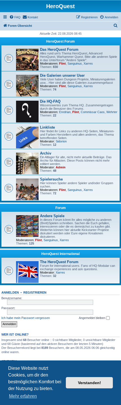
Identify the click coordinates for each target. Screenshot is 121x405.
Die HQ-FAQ (50, 101)
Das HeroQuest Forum (59, 49)
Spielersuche (51, 179)
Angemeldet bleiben (92, 318)
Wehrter (111, 112)
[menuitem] (15, 17)
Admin (61, 167)
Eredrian (65, 112)
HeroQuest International (60, 254)
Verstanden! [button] (89, 382)
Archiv (45, 153)
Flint (62, 63)
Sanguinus (75, 63)
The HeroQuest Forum (59, 262)
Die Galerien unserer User (62, 75)
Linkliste (47, 127)
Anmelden (10, 292)
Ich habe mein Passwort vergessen (25, 318)
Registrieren (34, 292)
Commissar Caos (93, 112)
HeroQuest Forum (60, 41)
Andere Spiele (52, 216)
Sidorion (61, 141)
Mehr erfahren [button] (23, 396)
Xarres (88, 63)
